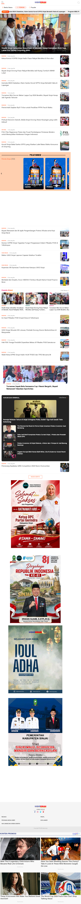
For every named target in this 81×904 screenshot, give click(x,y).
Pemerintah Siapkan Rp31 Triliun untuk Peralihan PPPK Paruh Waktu (27, 107)
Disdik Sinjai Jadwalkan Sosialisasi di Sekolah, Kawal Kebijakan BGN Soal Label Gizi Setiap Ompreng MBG (34, 49)
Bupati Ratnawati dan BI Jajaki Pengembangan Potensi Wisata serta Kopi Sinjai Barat (28, 232)
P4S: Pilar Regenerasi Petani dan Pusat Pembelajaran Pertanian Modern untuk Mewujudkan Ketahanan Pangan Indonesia (28, 133)
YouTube (43, 814)
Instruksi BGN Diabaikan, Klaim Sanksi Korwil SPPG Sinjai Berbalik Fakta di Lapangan (29, 84)
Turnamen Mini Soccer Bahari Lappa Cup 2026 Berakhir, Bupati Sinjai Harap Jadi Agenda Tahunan (30, 97)
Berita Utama (8, 7)
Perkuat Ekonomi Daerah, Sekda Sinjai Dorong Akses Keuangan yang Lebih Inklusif (29, 121)
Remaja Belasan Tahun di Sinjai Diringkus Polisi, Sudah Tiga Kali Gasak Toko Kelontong (33, 421)
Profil (42, 817)
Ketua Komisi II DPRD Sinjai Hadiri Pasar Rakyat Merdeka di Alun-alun (28, 58)
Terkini (21, 7)
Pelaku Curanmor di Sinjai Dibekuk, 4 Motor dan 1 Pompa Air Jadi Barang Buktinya (42, 444)
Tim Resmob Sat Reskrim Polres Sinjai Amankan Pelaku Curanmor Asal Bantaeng (41, 427)
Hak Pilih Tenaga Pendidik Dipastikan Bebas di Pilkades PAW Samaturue (28, 342)
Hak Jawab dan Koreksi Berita (11, 823)
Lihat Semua (64, 290)
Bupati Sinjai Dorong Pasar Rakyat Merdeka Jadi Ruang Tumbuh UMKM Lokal (28, 72)
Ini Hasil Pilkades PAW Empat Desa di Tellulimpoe (20, 318)
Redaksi (4, 817)
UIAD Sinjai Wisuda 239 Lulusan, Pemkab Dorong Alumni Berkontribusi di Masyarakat (29, 331)
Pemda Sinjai (6, 159)
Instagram (38, 814)
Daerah (4, 305)
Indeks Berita (35, 477)
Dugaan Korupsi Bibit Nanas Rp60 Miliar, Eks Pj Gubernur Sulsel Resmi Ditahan (41, 453)
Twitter (40, 814)
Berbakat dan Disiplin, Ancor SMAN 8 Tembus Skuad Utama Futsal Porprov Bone (30, 281)
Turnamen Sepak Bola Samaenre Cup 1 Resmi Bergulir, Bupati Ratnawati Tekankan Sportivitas (32, 388)
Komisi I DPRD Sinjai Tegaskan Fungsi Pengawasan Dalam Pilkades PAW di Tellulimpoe (30, 244)
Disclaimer (43, 820)
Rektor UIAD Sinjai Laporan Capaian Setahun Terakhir (21, 255)
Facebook (35, 814)
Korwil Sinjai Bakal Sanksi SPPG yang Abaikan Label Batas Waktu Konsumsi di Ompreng (30, 146)
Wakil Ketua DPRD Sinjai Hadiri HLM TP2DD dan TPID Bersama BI (26, 355)
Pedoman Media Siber (8, 820)
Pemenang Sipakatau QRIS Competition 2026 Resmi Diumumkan (26, 466)
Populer (33, 7)
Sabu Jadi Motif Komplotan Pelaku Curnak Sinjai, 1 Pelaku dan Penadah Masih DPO (41, 435)
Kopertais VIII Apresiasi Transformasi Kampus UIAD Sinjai (23, 268)
